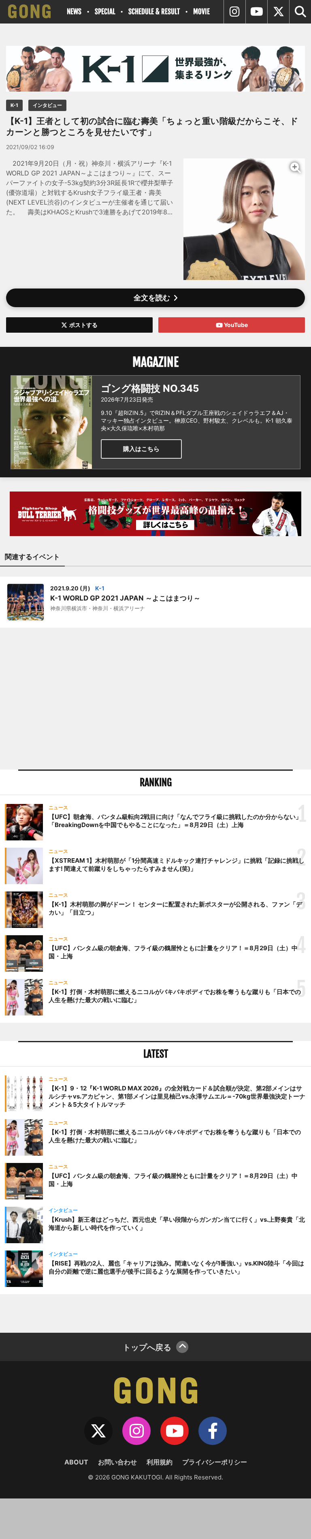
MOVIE (201, 11)
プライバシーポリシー (214, 1462)
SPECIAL (105, 11)
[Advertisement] (155, 698)
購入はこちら (141, 449)
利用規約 (160, 1462)
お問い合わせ (117, 1462)
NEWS (74, 11)
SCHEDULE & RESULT (154, 11)
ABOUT (76, 1462)
